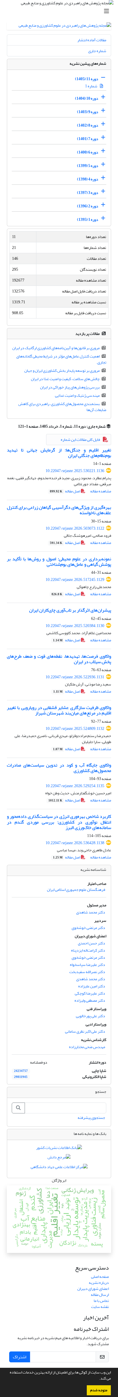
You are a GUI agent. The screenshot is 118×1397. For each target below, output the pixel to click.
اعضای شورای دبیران (93, 1288)
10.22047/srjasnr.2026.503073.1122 (75, 528)
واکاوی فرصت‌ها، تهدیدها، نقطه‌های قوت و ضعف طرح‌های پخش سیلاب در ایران (59, 659)
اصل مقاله (65, 491)
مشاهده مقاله (100, 491)
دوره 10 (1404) (86, 98)
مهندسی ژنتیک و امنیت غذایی (77, 395)
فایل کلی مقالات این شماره (80, 439)
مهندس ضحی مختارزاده (87, 1047)
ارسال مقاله (100, 1294)
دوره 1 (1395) (87, 219)
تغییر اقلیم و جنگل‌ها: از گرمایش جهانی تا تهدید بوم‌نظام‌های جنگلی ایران (59, 453)
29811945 (20, 1077)
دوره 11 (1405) (86, 79)
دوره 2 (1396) (87, 206)
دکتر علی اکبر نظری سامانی (85, 1031)
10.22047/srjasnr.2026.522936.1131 (75, 677)
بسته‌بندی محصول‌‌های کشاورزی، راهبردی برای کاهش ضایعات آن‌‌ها (62, 407)
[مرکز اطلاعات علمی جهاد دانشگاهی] (59, 1168)
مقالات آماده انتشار (91, 40)
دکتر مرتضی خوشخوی (88, 928)
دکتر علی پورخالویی (90, 1016)
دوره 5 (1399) (87, 166)
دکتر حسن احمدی (91, 943)
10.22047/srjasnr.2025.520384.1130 (75, 626)
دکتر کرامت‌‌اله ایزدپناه (88, 950)
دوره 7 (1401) (87, 139)
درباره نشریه (99, 1282)
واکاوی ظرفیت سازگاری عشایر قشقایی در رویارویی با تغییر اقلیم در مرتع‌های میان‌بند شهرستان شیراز (59, 710)
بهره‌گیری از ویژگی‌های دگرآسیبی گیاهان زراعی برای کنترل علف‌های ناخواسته (59, 510)
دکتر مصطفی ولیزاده (89, 1000)
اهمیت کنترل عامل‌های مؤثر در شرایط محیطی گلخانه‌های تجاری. (61, 359)
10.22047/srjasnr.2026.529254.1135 (75, 786)
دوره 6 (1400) (87, 152)
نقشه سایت (100, 1306)
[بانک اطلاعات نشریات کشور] (59, 1149)
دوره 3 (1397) (87, 193)
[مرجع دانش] (59, 1158)
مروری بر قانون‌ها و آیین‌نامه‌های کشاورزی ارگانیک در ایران (56, 348)
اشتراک (19, 1357)
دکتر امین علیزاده (91, 986)
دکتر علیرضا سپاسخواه (87, 964)
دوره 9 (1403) (87, 112)
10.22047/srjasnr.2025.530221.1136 (75, 471)
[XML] (14, 426)
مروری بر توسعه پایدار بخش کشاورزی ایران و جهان (62, 370)
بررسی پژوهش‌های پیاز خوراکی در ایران (70, 387)
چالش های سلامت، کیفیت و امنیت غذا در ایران (65, 379)
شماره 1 (91, 86)
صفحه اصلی (100, 1276)
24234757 (21, 1071)
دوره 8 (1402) (87, 125)
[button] (98, 1379)
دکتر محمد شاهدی (90, 912)
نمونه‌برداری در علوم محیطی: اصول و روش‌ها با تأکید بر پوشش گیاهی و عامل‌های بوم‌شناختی (59, 562)
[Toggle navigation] (60, 11)
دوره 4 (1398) (87, 179)
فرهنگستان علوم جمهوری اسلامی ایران (76, 889)
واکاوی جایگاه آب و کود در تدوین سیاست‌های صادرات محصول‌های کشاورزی (59, 768)
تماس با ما (101, 1300)
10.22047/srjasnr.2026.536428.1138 (75, 843)
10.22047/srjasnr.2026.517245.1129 (75, 579)
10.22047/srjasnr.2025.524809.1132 (75, 728)
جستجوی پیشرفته (91, 1117)
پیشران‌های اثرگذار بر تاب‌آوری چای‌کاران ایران (70, 610)
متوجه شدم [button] (98, 1390)
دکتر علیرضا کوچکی (90, 993)
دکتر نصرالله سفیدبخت (87, 972)
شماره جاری (97, 51)
